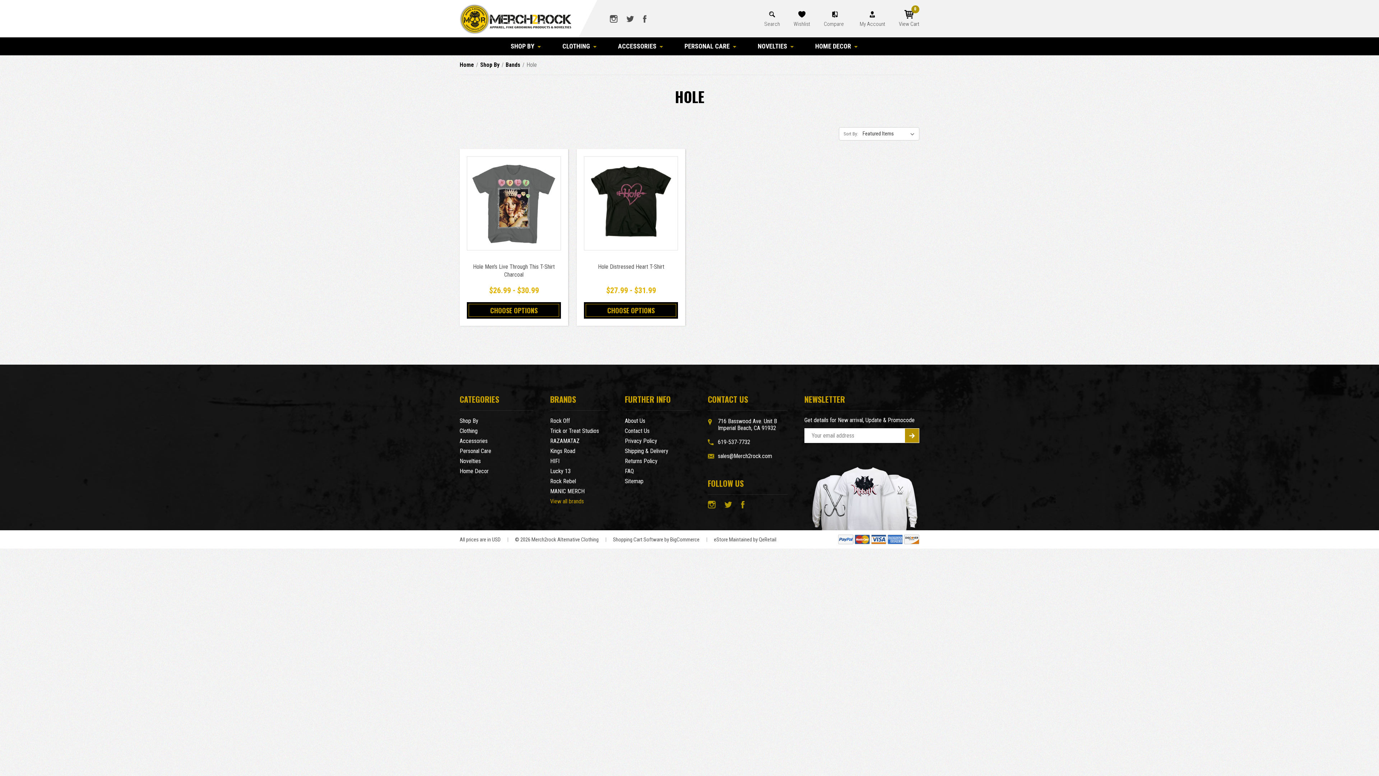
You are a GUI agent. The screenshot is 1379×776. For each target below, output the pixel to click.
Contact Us (637, 431)
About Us (635, 420)
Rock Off (560, 420)
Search (772, 24)
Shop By (522, 46)
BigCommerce (685, 539)
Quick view (514, 195)
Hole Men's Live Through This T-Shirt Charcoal (514, 270)
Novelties (772, 46)
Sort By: (851, 134)
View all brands (567, 501)
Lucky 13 (560, 471)
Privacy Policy (641, 441)
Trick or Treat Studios (574, 431)
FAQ (629, 471)
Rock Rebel (563, 481)
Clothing (576, 46)
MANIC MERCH (567, 491)
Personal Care (707, 46)
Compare (834, 24)
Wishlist (802, 24)
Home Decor (833, 46)
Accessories (637, 46)
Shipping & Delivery (646, 451)
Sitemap (634, 481)
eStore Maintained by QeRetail (745, 539)
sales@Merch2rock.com (745, 456)
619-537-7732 (734, 442)
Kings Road (562, 451)
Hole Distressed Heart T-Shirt (631, 266)
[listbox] (890, 134)
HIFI (555, 461)
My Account (872, 24)
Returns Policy (641, 461)
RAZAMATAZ (565, 441)
